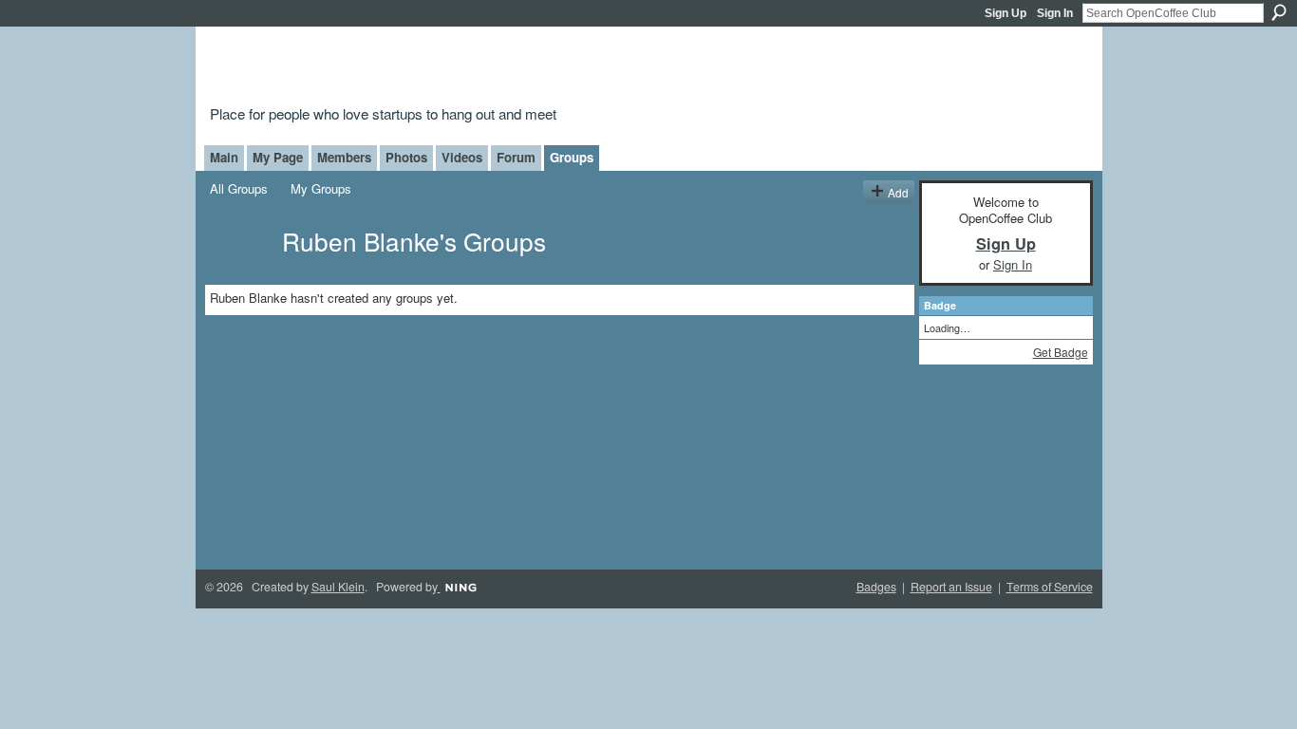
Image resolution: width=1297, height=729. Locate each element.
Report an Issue (951, 586)
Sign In (1055, 13)
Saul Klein (338, 586)
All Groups (239, 188)
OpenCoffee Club (517, 68)
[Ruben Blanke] (240, 273)
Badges (876, 586)
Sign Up (1005, 13)
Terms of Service (1049, 586)
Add (898, 192)
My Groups (321, 188)
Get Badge (1060, 352)
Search (1279, 12)
